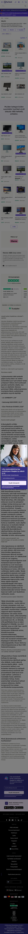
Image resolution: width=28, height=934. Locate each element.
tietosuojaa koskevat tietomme (10, 469)
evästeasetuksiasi (7, 467)
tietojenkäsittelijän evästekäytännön (14, 471)
